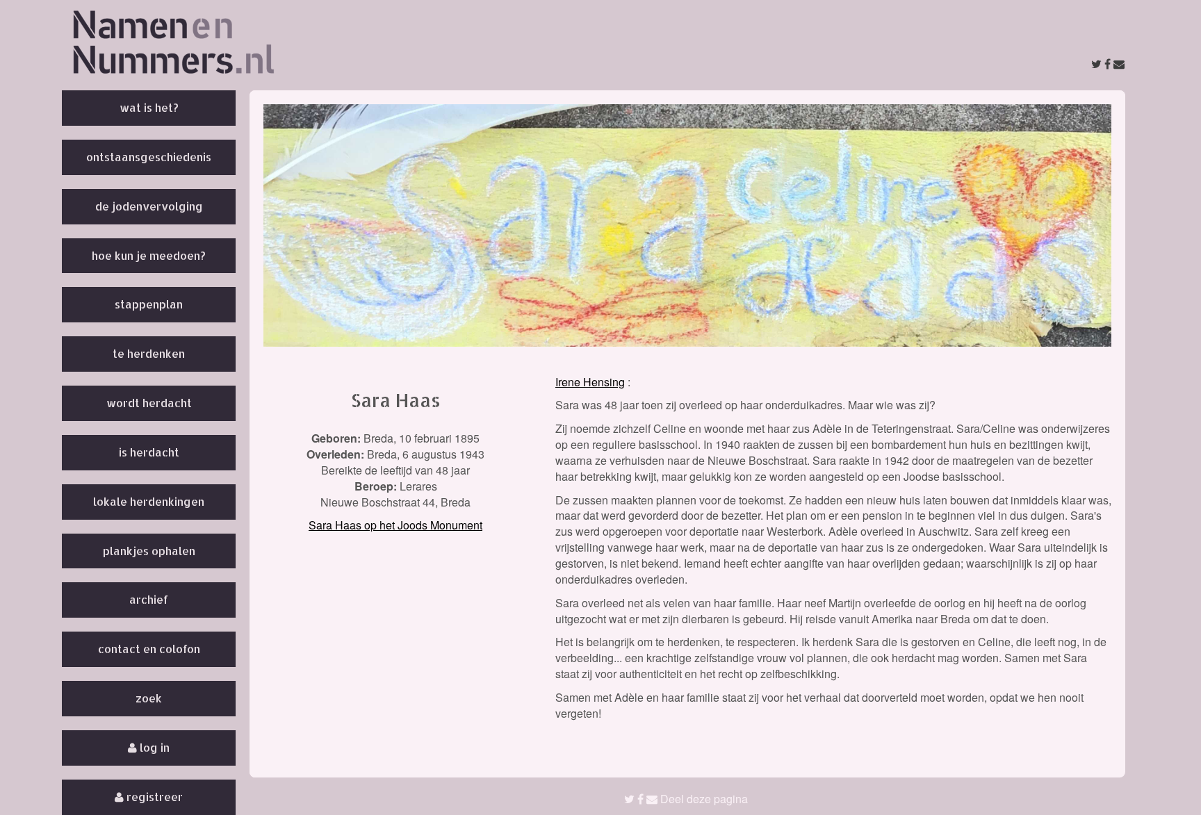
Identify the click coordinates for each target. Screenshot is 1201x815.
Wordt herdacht (149, 402)
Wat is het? (149, 107)
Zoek (149, 698)
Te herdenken (149, 353)
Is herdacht (149, 452)
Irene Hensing (590, 382)
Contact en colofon (149, 648)
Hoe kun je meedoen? (149, 255)
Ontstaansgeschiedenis (148, 156)
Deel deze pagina (702, 799)
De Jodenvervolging (149, 206)
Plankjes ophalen (149, 550)
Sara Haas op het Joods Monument (395, 525)
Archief (148, 599)
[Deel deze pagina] (1108, 64)
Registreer (153, 796)
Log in (153, 747)
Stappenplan (149, 304)
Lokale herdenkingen (148, 501)
